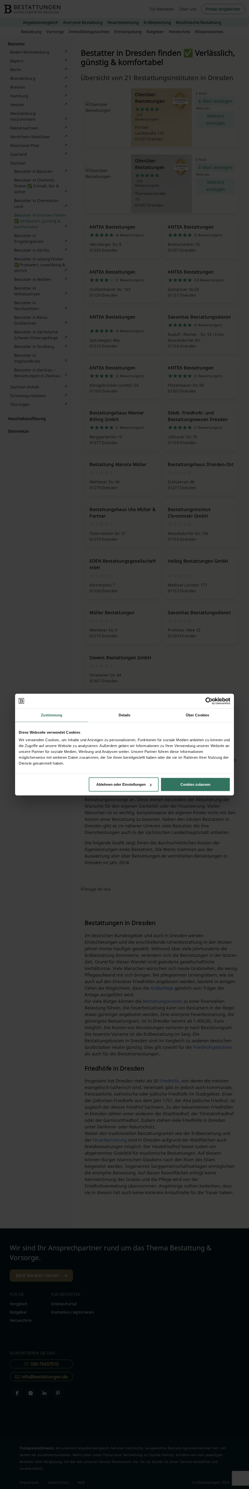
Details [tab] (125, 715)
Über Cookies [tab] (197, 715)
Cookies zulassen (195, 784)
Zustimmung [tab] (51, 715)
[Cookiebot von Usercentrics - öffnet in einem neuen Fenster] (209, 700)
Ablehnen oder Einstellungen (121, 784)
